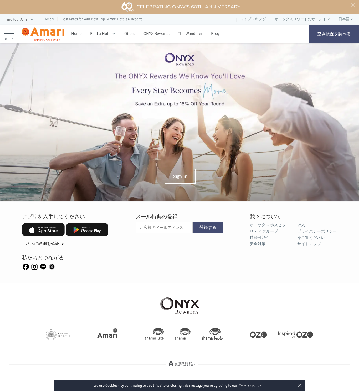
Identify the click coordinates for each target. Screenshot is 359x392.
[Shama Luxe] (154, 334)
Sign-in (180, 176)
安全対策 (257, 244)
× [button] (300, 385)
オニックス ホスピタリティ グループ (268, 228)
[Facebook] (26, 266)
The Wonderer (190, 33)
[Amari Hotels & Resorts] (42, 34)
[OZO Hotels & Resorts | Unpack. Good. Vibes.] (258, 334)
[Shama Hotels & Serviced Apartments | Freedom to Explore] (183, 334)
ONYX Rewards (156, 33)
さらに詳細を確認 (42, 243)
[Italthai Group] (182, 367)
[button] (19, 19)
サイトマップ (309, 244)
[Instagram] (34, 266)
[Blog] (52, 266)
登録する (207, 227)
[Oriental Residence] (57, 334)
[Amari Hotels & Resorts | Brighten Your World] (107, 334)
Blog (215, 33)
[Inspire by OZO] (296, 334)
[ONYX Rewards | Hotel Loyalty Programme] (179, 303)
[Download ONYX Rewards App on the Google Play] (87, 230)
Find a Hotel (101, 33)
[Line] (43, 266)
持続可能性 (259, 237)
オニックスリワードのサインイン (302, 19)
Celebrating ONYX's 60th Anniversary (188, 7)
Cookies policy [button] (250, 385)
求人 (301, 225)
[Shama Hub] (212, 334)
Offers (129, 33)
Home (76, 33)
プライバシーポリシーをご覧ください (317, 234)
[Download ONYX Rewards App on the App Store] (43, 230)
